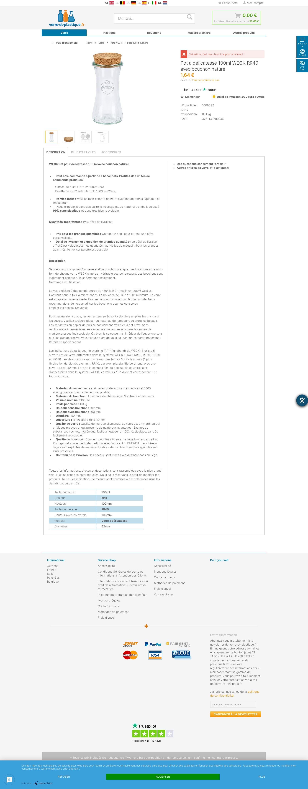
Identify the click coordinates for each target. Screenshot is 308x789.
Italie (50, 573)
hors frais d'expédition (147, 757)
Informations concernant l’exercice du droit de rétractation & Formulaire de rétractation (123, 585)
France (51, 569)
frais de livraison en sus (205, 80)
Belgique (53, 581)
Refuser (64, 776)
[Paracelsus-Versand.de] (133, 2)
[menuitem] (49, 3)
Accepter (163, 776)
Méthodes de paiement (113, 612)
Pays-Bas (53, 577)
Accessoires (111, 152)
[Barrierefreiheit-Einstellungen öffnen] (302, 400)
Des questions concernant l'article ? (201, 164)
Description (55, 152)
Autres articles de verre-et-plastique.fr (202, 168)
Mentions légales (109, 600)
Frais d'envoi (106, 617)
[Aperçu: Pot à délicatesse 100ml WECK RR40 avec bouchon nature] (51, 137)
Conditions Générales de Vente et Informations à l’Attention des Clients (122, 573)
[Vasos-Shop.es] (144, 2)
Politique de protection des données (122, 594)
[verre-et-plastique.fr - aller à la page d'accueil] (72, 18)
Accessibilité (106, 566)
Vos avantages (164, 594)
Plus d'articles (83, 152)
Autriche (52, 566)
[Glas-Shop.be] (122, 2)
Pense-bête (229, 3)
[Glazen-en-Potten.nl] (165, 2)
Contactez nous (108, 606)
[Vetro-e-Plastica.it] (154, 2)
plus (261, 776)
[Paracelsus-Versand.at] (111, 2)
